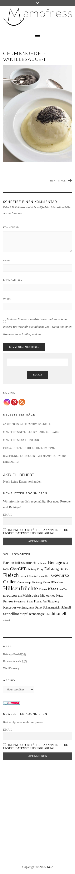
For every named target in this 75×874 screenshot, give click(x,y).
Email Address (12, 279)
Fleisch (11, 575)
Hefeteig (37, 582)
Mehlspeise (30, 595)
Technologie (36, 614)
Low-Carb (62, 589)
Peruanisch (20, 601)
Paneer (8, 601)
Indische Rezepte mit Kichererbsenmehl (30, 448)
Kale (50, 867)
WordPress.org (11, 668)
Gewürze (60, 575)
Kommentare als (15, 661)
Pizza (30, 601)
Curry (40, 569)
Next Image (58, 180)
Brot (65, 563)
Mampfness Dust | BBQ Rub (21, 440)
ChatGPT (18, 568)
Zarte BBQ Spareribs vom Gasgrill (26, 424)
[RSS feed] (22, 402)
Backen (8, 563)
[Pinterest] (14, 402)
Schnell (66, 607)
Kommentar (11, 227)
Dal (47, 568)
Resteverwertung (16, 607)
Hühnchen (57, 582)
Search (37, 374)
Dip (62, 569)
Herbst (46, 582)
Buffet (6, 569)
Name (6, 260)
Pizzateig (53, 601)
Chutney (31, 569)
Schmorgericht (51, 607)
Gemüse (33, 576)
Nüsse (59, 595)
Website (8, 299)
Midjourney (47, 595)
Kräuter (43, 589)
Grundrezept (24, 582)
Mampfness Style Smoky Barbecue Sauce (31, 432)
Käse (52, 589)
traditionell (55, 613)
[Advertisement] (37, 820)
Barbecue (41, 563)
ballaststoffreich (25, 563)
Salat (38, 607)
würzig (6, 620)
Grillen (10, 581)
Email (7, 514)
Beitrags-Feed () (14, 654)
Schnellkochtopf (15, 614)
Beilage (55, 562)
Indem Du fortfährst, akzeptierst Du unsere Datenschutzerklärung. (35, 531)
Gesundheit (44, 576)
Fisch (67, 569)
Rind (31, 608)
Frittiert (24, 576)
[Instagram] (7, 402)
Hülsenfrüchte (20, 588)
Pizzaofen (40, 601)
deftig (55, 569)
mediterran (12, 595)
